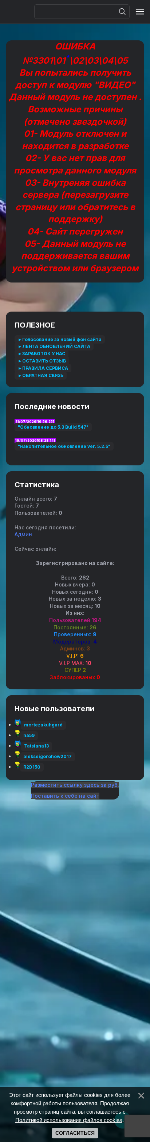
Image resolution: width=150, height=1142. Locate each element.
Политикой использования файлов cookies (68, 1120)
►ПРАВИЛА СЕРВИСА (43, 368)
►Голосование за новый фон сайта (60, 339)
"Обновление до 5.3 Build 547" (53, 427)
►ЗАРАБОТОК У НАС (41, 353)
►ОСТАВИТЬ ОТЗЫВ (42, 361)
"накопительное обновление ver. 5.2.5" (64, 446)
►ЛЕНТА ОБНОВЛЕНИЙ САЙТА (54, 346)
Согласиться (75, 1133)
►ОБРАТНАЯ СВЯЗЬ (40, 375)
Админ (23, 534)
